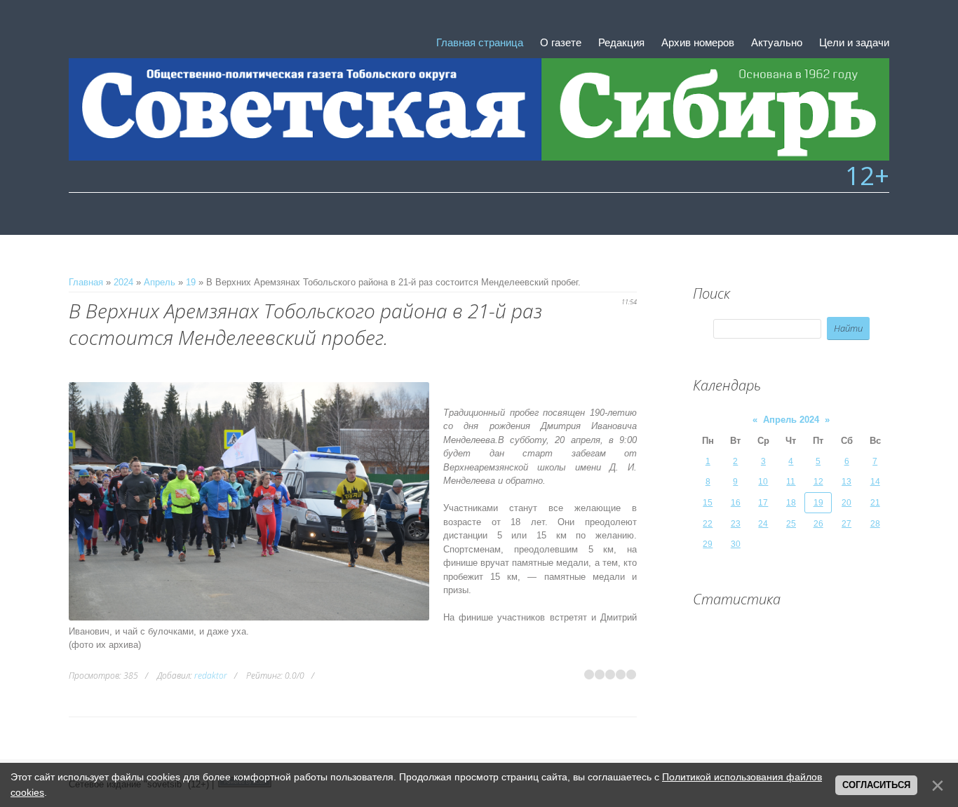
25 (791, 524)
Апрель (159, 282)
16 (736, 503)
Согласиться (876, 785)
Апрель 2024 (791, 419)
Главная (86, 282)
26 (818, 524)
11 (790, 482)
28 (875, 524)
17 (763, 503)
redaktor (210, 675)
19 (191, 282)
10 (763, 482)
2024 (123, 282)
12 (818, 482)
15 (708, 503)
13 (846, 482)
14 (875, 482)
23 (736, 524)
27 (846, 524)
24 (763, 524)
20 (846, 503)
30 (736, 544)
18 (791, 503)
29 (708, 544)
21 (875, 503)
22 (708, 524)
